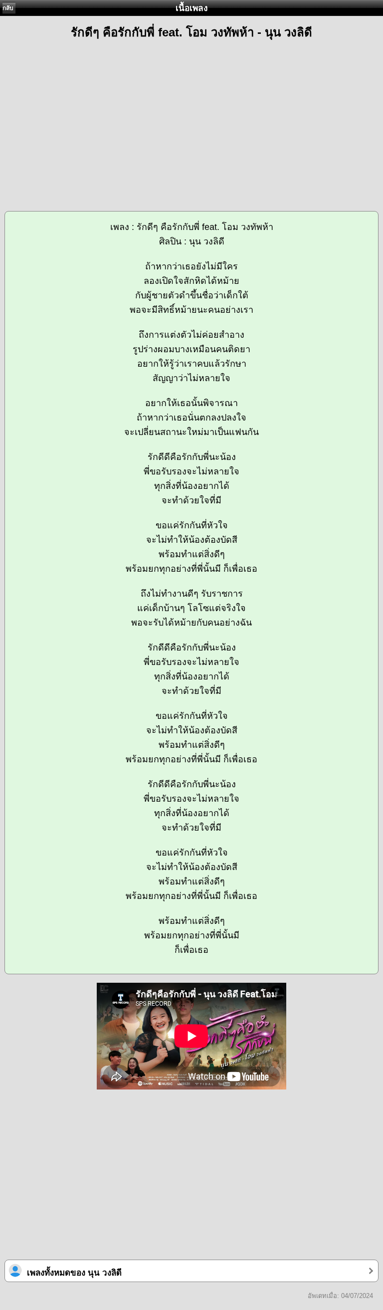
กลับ (7, 7)
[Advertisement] (191, 121)
